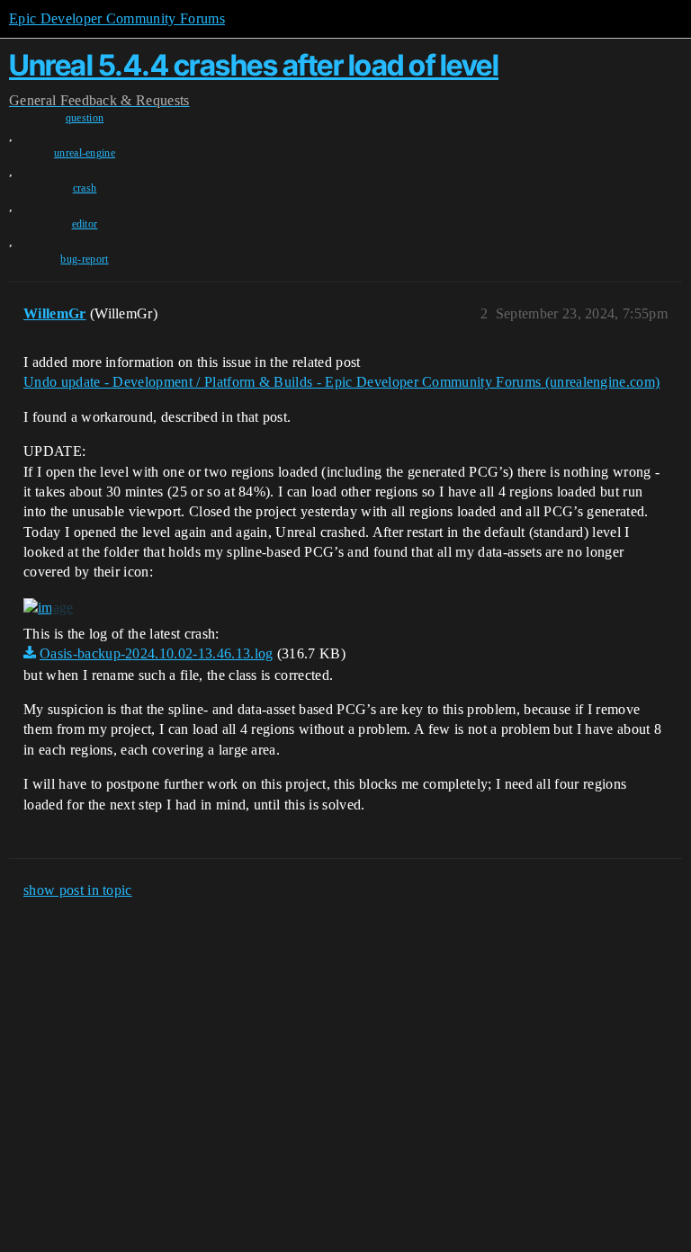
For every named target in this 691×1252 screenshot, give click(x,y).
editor (85, 224)
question (85, 118)
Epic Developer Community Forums (117, 18)
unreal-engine (84, 153)
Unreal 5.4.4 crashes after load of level (253, 65)
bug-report (84, 259)
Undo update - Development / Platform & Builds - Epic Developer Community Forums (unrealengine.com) (341, 381)
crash (85, 188)
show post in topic (77, 890)
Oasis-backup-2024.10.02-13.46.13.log (157, 653)
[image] (48, 608)
